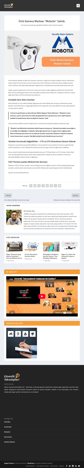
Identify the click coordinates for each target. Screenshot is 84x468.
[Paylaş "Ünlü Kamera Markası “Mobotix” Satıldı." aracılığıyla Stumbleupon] (55, 186)
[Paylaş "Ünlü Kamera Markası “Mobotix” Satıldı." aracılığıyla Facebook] (31, 186)
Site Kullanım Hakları (42, 466)
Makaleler (7, 432)
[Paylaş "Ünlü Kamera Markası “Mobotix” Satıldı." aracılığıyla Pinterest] (43, 186)
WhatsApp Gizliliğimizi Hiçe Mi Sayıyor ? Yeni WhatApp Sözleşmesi (50, 256)
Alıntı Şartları (54, 466)
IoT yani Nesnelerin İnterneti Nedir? (31, 255)
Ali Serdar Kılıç (25, 25)
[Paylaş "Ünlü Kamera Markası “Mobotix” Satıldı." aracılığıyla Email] (59, 186)
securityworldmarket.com (21, 172)
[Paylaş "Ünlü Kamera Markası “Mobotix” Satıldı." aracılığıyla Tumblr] (39, 186)
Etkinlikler (7, 422)
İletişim (62, 466)
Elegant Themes (9, 463)
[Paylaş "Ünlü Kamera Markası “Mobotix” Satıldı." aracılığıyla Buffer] (51, 186)
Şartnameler (8, 437)
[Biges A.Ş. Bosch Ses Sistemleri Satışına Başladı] (69, 246)
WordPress (31, 463)
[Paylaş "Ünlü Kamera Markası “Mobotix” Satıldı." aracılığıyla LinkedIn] (47, 186)
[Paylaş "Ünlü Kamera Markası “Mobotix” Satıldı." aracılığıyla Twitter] (35, 186)
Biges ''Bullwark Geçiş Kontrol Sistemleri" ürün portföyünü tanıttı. (14, 256)
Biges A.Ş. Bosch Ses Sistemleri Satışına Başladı (68, 256)
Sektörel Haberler (58, 25)
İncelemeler (7, 427)
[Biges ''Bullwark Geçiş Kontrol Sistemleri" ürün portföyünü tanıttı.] (14, 246)
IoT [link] (31, 106)
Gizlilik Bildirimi (30, 466)
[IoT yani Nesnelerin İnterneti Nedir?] (33, 246)
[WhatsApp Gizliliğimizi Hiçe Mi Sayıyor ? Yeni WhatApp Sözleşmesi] (51, 246)
